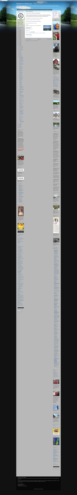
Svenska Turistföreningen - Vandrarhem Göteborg (21, 87)
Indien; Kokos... (21, 105)
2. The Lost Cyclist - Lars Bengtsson (20, 265)
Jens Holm (55, 336)
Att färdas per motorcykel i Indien (21, 73)
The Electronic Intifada (56, 277)
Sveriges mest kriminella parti (55, 337)
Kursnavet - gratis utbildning (20, 294)
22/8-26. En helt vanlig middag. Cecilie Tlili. (56, 78)
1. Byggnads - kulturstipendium (20, 247)
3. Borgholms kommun (20, 268)
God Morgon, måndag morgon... (20, 83)
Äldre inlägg (49, 39)
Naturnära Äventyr (28, 25)
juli (19, 51)
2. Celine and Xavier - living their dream (20, 262)
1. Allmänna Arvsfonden (21, 246)
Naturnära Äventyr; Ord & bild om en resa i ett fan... (21, 114)
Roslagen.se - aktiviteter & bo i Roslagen (21, 297)
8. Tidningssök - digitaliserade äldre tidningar (20, 289)
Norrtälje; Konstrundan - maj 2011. (21, 104)
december (20, 46)
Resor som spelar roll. (27, 9)
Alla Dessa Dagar (56, 269)
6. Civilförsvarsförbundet (21, 279)
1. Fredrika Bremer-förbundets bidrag (20, 250)
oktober (20, 48)
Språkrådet (19, 240)
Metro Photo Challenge (21, 295)
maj (19, 53)
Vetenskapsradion (20, 192)
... (29, 30)
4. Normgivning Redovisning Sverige (20, 274)
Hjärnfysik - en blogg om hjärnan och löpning (56, 299)
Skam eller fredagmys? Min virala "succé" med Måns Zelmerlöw (56, 329)
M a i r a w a (55, 255)
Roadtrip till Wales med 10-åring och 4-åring (56, 322)
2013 (19, 43)
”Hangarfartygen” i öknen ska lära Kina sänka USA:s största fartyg (55, 456)
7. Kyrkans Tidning (20, 285)
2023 (19, 32)
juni (19, 52)
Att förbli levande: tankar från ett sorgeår (56, 340)
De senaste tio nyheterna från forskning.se (56, 251)
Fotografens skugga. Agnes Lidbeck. (55, 84)
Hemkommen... (21, 119)
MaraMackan (55, 332)
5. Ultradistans (19, 278)
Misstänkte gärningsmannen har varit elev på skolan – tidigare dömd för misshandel (56, 459)
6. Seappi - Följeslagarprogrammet (21, 283)
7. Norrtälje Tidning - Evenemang (20, 286)
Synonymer (19, 243)
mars (20, 55)
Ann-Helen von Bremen (56, 325)
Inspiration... (20, 93)
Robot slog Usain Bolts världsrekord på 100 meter (20, 194)
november (20, 47)
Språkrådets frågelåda (20, 238)
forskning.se (20, 199)
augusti (20, 50)
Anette (27, 30)
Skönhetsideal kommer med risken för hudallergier (20, 201)
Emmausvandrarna (56, 339)
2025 (19, 30)
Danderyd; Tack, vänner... (21, 118)
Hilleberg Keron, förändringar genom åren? (56, 296)
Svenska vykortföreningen (20, 301)
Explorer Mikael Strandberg (56, 264)
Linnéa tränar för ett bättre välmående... (21, 79)
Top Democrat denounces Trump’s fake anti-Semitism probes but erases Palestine (56, 279)
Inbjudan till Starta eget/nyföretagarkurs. (21, 90)
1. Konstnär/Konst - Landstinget (20, 251)
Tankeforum (55, 349)
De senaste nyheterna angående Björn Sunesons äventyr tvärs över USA (56, 311)
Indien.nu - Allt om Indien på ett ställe (56, 316)
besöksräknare (19, 311)
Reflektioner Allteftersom (24, 4)
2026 (19, 29)
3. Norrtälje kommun (20, 269)
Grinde (28, 30)
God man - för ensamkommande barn (21, 291)
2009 (19, 125)
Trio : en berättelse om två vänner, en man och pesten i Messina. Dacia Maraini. (56, 80)
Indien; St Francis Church (21, 99)
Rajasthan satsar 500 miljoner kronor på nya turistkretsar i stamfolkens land (56, 318)
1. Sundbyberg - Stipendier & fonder (20, 260)
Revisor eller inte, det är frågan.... (21, 60)
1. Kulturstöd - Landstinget (19, 254)
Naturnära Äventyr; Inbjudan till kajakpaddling (21, 111)
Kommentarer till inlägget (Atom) (34, 40)
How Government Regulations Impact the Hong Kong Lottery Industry (56, 257)
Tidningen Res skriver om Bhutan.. (21, 69)
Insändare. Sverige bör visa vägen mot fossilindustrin (56, 450)
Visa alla (58, 367)
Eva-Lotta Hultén (56, 342)
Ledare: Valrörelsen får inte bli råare (56, 461)
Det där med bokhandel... (21, 76)
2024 (19, 31)
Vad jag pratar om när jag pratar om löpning (21, 58)
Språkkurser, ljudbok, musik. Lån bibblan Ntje (21, 300)
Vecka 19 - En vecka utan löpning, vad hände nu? (56, 292)
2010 (19, 124)
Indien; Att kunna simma (21, 62)
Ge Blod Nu (19, 290)
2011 (19, 45)
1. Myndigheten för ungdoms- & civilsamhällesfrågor (20, 257)
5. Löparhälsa (19, 275)
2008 (19, 126)
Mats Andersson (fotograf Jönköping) (56, 304)
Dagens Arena (20, 188)
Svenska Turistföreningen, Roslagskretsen (21, 95)
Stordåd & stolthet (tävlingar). (35, 9)
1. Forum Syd (19, 248)
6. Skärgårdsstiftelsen (20, 284)
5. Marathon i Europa (20, 276)
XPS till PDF (54, 425)
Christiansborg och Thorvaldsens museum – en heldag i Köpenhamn (56, 354)
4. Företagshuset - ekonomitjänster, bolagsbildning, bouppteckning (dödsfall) (20, 271)
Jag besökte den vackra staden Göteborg (21, 92)
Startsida (39, 39)
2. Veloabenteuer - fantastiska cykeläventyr (21, 267)
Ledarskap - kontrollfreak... (21, 66)
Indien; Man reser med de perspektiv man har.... (21, 64)
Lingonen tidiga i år (56, 313)
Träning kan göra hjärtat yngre (56, 301)
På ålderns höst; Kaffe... (21, 70)
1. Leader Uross (20, 255)
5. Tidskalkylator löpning (21, 277)
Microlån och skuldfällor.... (21, 74)
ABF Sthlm (54, 371)
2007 (19, 127)
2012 (19, 44)
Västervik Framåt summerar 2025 (56, 347)
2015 (19, 41)
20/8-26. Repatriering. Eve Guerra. (56, 82)
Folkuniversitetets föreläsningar (55, 374)
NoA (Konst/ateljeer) (20, 296)
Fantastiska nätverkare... (21, 84)
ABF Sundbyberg (55, 372)
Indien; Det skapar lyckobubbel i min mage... (21, 107)
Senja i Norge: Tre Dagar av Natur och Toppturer (56, 334)
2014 (19, 42)
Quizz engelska (20, 239)
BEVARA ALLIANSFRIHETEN (56, 283)
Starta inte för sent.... (20, 80)
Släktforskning (42, 9)
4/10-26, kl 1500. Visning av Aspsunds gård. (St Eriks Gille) (55, 86)
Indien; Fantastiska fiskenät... (21, 100)
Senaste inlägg (28, 39)
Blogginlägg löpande (20, 9)
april (19, 54)
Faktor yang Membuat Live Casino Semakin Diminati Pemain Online (56, 365)
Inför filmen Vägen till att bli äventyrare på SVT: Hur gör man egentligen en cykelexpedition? (56, 266)
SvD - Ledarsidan (20, 196)
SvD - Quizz (20, 185)
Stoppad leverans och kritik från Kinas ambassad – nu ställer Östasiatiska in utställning (56, 452)
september (20, 49)
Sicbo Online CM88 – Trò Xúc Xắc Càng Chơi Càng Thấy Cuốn (56, 350)
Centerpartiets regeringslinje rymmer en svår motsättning (20, 190)
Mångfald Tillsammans (49, 9)
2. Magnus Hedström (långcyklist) (20, 263)
